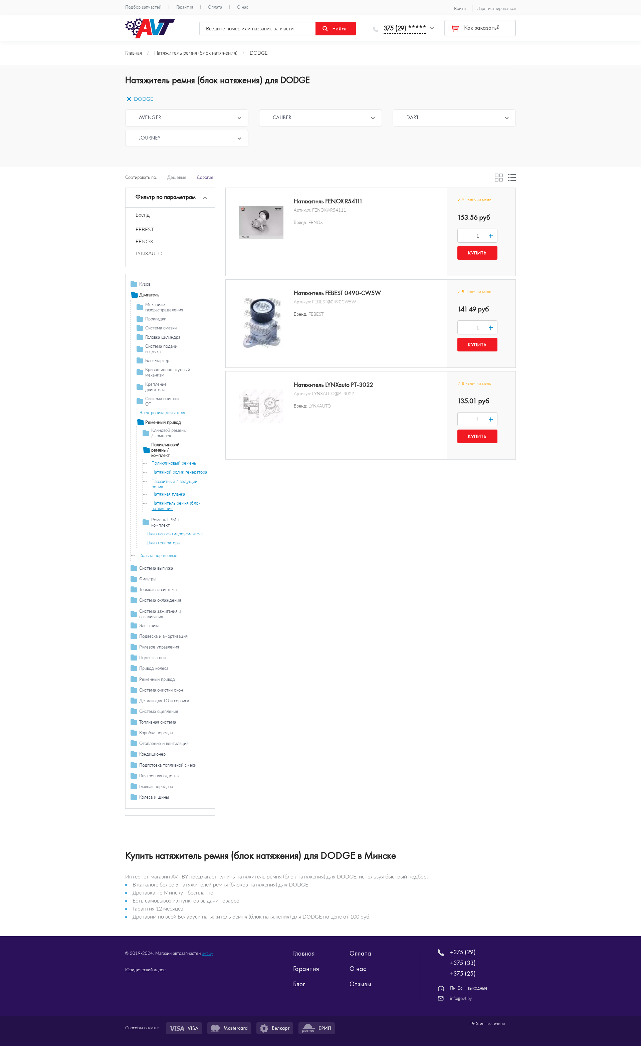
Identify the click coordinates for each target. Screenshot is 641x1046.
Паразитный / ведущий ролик (174, 484)
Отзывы (360, 984)
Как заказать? (481, 28)
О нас (242, 7)
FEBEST (145, 229)
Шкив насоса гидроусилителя (174, 533)
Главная (304, 953)
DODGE (143, 98)
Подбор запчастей (143, 7)
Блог (299, 984)
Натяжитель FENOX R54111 (328, 201)
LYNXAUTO (149, 253)
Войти (460, 8)
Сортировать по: (141, 177)
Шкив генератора (163, 542)
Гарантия (184, 7)
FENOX (144, 241)
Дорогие (205, 177)
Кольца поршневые (158, 555)
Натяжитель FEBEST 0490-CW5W (337, 293)
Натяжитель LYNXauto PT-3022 (333, 385)
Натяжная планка (168, 494)
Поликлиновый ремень (174, 463)
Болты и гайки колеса (161, 806)
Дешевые (176, 177)
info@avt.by (461, 998)
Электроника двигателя (162, 412)
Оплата (215, 7)
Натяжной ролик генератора (179, 472)
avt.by (207, 953)
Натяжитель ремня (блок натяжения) (176, 505)
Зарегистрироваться (496, 8)
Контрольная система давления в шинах (172, 818)
